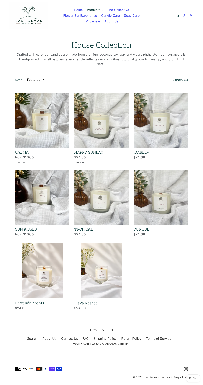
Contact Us (69, 338)
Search (32, 338)
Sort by (19, 80)
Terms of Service (158, 338)
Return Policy (131, 338)
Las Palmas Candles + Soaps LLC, (166, 377)
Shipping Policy (105, 338)
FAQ (86, 338)
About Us (49, 338)
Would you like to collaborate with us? (101, 344)
